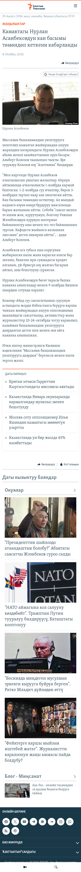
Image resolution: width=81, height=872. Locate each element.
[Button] (70, 63)
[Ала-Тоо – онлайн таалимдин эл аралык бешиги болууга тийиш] (17, 790)
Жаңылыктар (13, 24)
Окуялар (14, 490)
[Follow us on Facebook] (6, 821)
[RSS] (6, 831)
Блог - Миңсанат (23, 776)
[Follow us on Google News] (42, 821)
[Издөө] (56, 867)
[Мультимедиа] (25, 867)
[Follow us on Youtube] (24, 821)
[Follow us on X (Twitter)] (15, 821)
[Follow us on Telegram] (33, 821)
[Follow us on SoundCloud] (51, 821)
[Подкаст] (15, 831)
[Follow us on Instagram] (60, 821)
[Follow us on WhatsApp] (70, 821)
